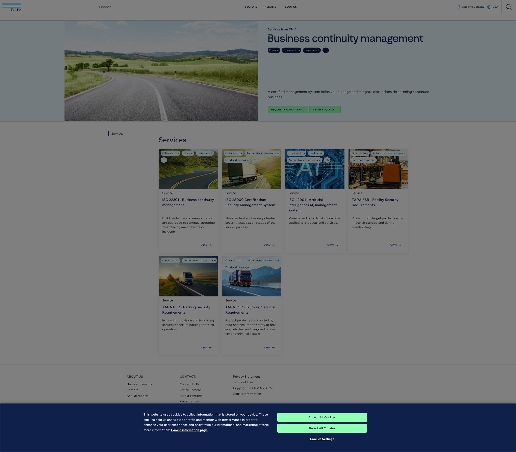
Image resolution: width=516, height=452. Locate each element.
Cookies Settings (322, 439)
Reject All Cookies (322, 428)
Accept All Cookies (322, 417)
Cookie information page (189, 430)
